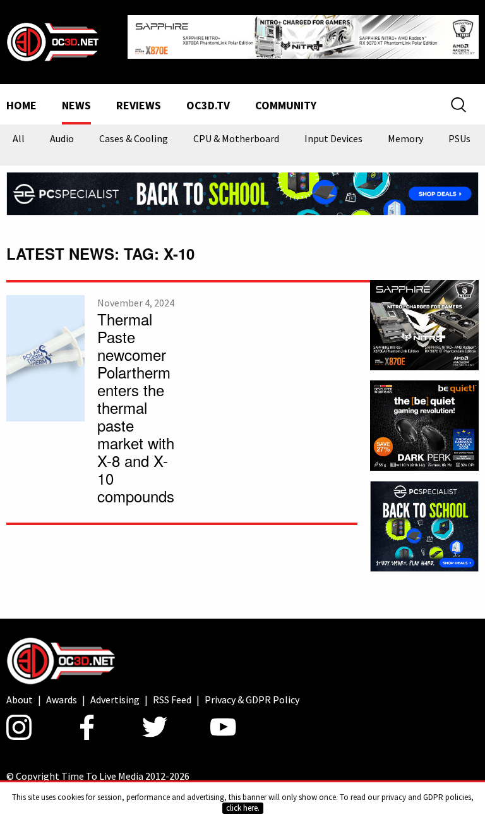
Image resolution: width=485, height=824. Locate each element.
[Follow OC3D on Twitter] (154, 727)
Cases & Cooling (133, 139)
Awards (61, 699)
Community (285, 106)
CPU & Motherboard (236, 139)
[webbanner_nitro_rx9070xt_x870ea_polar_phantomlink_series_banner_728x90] (303, 35)
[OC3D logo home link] (52, 40)
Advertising (115, 699)
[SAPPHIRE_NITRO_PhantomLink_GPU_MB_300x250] (424, 323)
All (19, 139)
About (19, 699)
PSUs (459, 139)
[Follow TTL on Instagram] (19, 727)
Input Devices (333, 139)
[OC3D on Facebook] (87, 727)
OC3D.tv (208, 106)
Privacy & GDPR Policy (252, 699)
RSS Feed (172, 699)
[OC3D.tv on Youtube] (223, 727)
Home (21, 106)
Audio (62, 139)
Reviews (138, 106)
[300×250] (424, 525)
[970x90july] (242, 192)
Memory (405, 139)
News (76, 106)
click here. (243, 808)
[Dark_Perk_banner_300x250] (424, 424)
